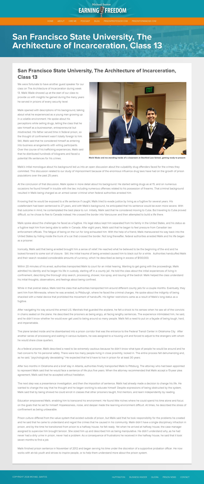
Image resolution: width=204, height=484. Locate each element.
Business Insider (138, 477)
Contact (185, 477)
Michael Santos (38, 477)
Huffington (118, 477)
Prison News (169, 477)
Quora (154, 477)
